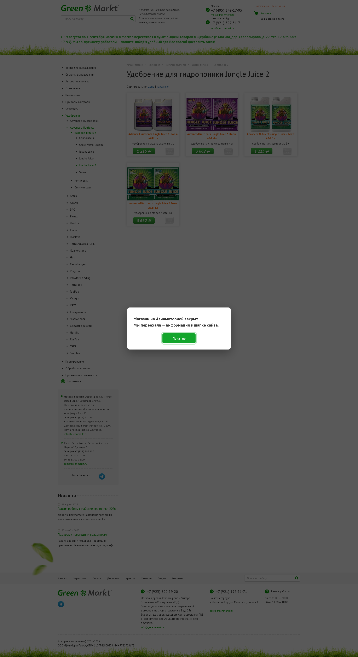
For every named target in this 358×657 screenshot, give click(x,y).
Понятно (179, 338)
